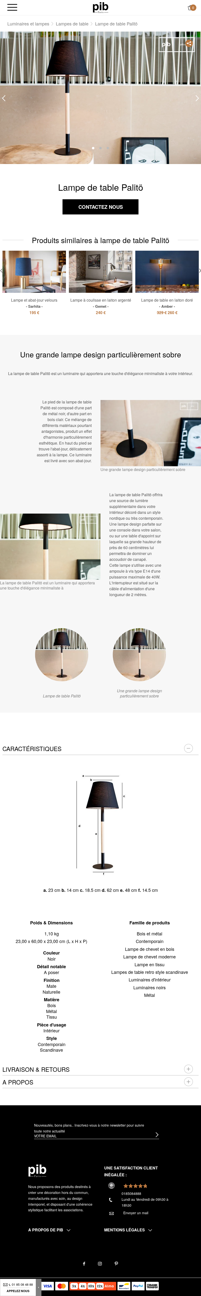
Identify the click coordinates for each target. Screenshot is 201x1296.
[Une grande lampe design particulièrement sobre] (139, 654)
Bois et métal (149, 933)
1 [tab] (93, 148)
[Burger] (12, 7)
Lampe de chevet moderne (149, 956)
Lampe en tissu (149, 964)
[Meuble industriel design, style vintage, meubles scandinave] (101, 7)
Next (197, 98)
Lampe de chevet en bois (149, 949)
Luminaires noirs (149, 987)
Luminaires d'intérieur (150, 979)
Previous (3, 98)
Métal (149, 995)
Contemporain (149, 941)
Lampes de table (72, 23)
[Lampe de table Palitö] (61, 654)
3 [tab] (108, 148)
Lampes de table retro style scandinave (149, 972)
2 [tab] (100, 148)
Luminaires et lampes (28, 23)
